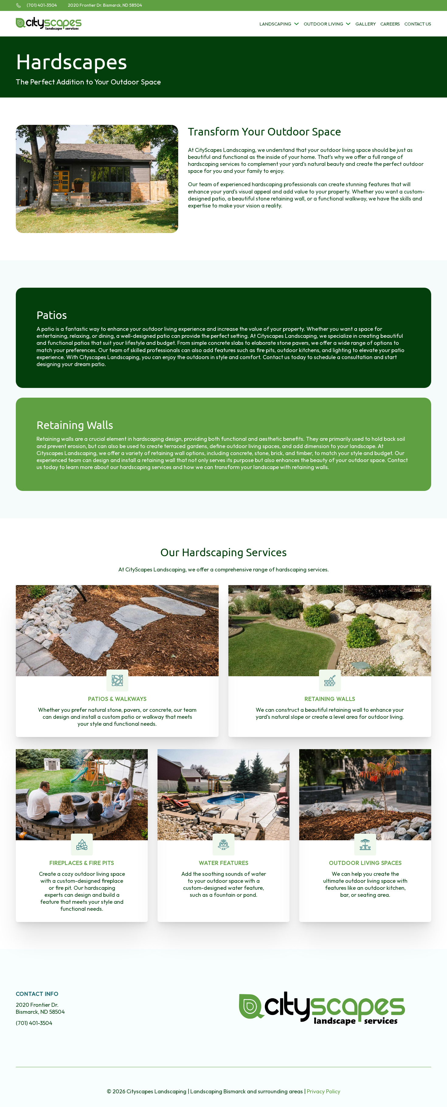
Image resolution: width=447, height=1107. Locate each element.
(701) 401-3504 (42, 5)
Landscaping (275, 24)
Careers (390, 24)
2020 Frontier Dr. (40, 1008)
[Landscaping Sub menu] (296, 23)
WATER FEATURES (223, 862)
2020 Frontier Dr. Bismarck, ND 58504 (105, 5)
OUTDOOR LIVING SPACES (365, 862)
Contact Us (417, 24)
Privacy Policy (323, 1091)
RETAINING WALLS (330, 698)
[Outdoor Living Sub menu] (348, 23)
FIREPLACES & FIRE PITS (82, 862)
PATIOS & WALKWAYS (117, 698)
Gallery (365, 24)
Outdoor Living (323, 24)
